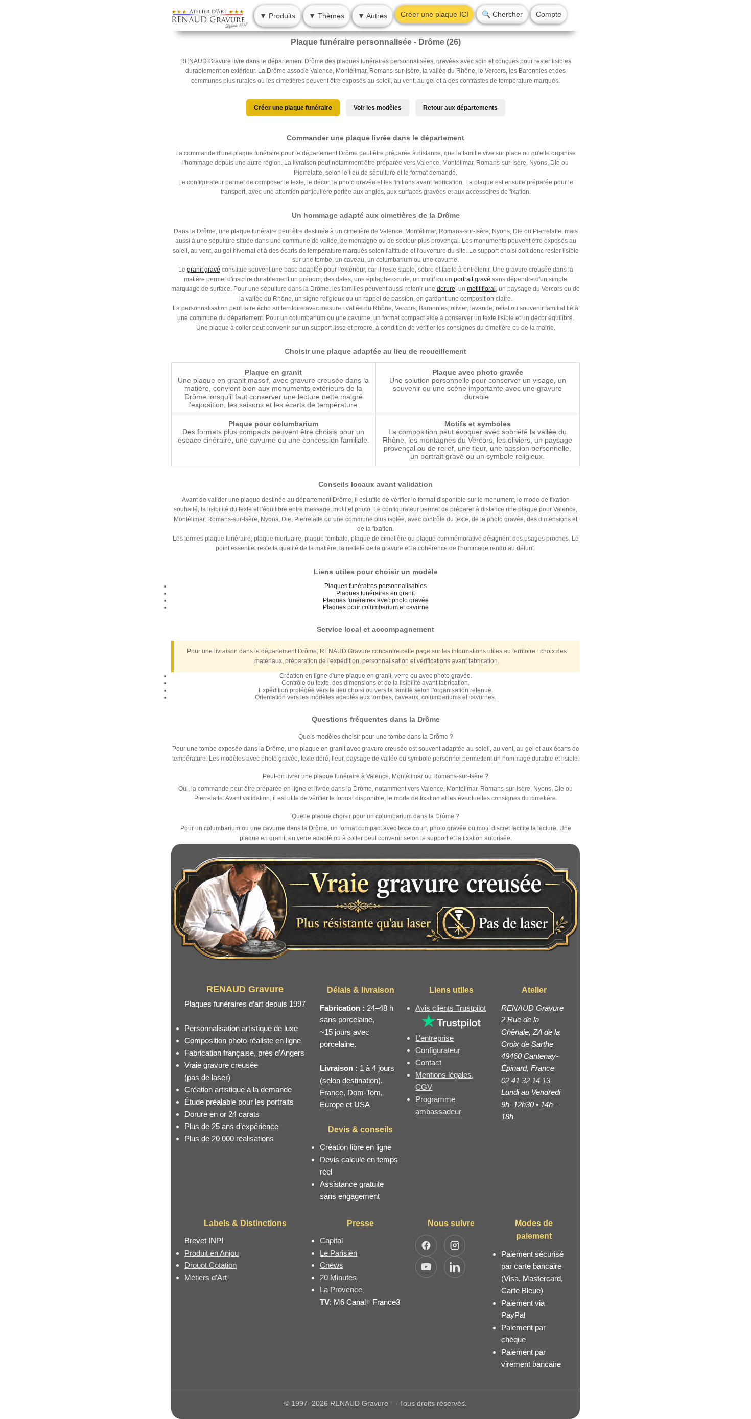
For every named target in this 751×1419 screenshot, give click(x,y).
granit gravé (203, 269)
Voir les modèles (378, 107)
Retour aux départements (460, 107)
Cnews (331, 1265)
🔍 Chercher (502, 14)
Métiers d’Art (205, 1277)
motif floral (481, 288)
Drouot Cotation (210, 1265)
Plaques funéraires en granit (375, 593)
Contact (428, 1062)
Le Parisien (338, 1253)
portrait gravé (472, 279)
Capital (331, 1240)
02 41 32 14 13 (525, 1080)
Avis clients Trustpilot (450, 1008)
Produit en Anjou (211, 1253)
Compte (548, 14)
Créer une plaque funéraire (293, 107)
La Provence (341, 1289)
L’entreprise (434, 1038)
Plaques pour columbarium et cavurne (376, 607)
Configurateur (437, 1050)
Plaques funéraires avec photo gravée (376, 600)
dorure (446, 288)
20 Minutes (338, 1277)
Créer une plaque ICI (434, 14)
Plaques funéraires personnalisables (375, 586)
